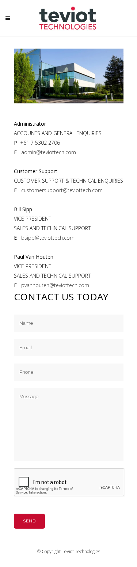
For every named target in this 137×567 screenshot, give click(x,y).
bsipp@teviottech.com (48, 237)
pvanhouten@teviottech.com (55, 285)
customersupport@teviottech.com (62, 190)
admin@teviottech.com (48, 152)
